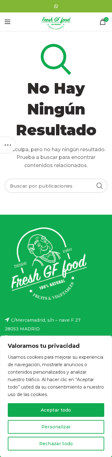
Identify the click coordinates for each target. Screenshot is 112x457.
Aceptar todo (56, 410)
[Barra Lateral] (8, 145)
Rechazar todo (56, 443)
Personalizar (56, 427)
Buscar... (99, 186)
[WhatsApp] (56, 6)
